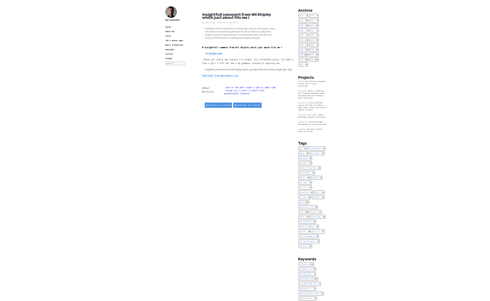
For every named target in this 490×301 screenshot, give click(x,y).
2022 (303, 20)
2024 (303, 16)
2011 (314, 45)
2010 (303, 50)
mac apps (305, 183)
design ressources (309, 168)
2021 (314, 20)
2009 (314, 50)
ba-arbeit (317, 153)
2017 (314, 30)
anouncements (317, 148)
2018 (303, 30)
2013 (314, 40)
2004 (303, 64)
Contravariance (305, 115)
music (319, 192)
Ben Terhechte (172, 20)
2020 (303, 25)
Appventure (303, 122)
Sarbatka (302, 129)
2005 (314, 60)
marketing (305, 192)
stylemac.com (307, 269)
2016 (303, 35)
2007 (314, 55)
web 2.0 (318, 231)
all (302, 148)
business (305, 163)
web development (308, 236)
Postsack (302, 103)
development (306, 173)
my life (304, 197)
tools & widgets (308, 227)
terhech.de (306, 264)
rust (303, 212)
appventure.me (307, 298)
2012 (303, 45)
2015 (314, 35)
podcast (318, 197)
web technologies (309, 241)
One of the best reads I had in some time (250, 87)
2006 (303, 60)
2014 (303, 40)
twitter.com (215, 53)
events (304, 178)
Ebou (300, 81)
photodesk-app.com (309, 284)
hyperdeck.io (307, 289)
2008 (303, 55)
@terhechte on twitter (247, 105)
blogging (305, 158)
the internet (307, 222)
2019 (314, 25)
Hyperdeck (302, 91)
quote (303, 202)
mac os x (305, 187)
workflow (305, 246)
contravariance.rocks (311, 294)
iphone (317, 178)
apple (303, 153)
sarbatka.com (307, 274)
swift (303, 217)
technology (318, 217)
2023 (314, 16)
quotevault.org (308, 207)
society (315, 212)
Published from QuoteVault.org (220, 75)
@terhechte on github (218, 105)
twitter (304, 231)
